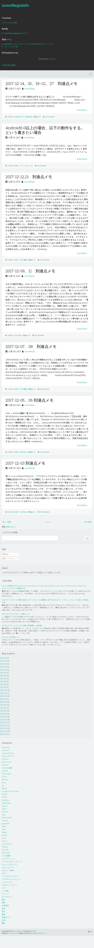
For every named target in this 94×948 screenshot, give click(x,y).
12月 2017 (3, 722)
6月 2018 (3, 708)
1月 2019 (3, 687)
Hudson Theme (13, 933)
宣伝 (3, 911)
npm (4, 815)
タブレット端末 (8, 870)
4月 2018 (3, 713)
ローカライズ (7, 897)
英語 (3, 899)
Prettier (5, 820)
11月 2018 (3, 693)
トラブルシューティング (11, 879)
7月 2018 (3, 705)
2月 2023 (3, 661)
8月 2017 (3, 734)
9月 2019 (3, 672)
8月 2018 (3, 702)
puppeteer (6, 823)
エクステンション (9, 858)
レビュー (5, 894)
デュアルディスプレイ (10, 876)
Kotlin (16, 166)
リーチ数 (5, 891)
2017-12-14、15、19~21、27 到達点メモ (42, 83)
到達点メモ (37, 117)
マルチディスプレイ (9, 885)
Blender (5, 765)
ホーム (47, 522)
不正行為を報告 (9, 65)
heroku (5, 794)
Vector (4, 841)
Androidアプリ (19, 117)
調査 (3, 914)
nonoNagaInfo (15, 5)
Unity (4, 838)
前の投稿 (88, 522)
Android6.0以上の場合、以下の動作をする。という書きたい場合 (45, 130)
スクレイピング (8, 867)
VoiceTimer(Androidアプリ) (16, 33)
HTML (4, 797)
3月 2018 (3, 716)
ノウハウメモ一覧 (11, 46)
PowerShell (7, 817)
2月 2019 (3, 684)
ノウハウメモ (23, 166)
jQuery (4, 806)
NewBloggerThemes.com (39, 933)
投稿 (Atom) (10, 527)
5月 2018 (3, 711)
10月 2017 (3, 728)
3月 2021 (3, 664)
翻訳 (3, 923)
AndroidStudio (8, 753)
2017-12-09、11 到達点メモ (30, 270)
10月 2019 (3, 670)
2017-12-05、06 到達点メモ (30, 400)
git (3, 785)
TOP (90, 932)
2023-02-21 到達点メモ (10, 637)
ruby (4, 829)
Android (10, 117)
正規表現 (5, 905)
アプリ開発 (23, 260)
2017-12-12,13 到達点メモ (29, 176)
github (4, 788)
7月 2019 (3, 678)
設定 (3, 908)
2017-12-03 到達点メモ (25, 463)
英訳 (3, 902)
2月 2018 (3, 719)
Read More (82, 110)
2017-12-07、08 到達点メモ (31, 346)
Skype (4, 832)
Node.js (5, 812)
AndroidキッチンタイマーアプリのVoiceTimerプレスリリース (29, 44)
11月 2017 (3, 725)
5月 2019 (3, 681)
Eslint (4, 776)
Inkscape (6, 800)
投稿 (7, 554)
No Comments (49, 117)
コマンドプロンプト (9, 864)
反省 (3, 920)
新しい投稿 (6, 522)
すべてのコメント (12, 558)
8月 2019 (3, 675)
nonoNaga (29, 88)
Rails (4, 826)
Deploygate (28, 117)
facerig (5, 779)
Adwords (6, 747)
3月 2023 (3, 658)
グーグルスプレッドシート (12, 861)
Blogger (52, 59)
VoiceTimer (18, 335)
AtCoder (5, 759)
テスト (4, 873)
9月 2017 (3, 731)
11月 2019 (3, 667)
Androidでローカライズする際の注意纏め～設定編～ (22, 625)
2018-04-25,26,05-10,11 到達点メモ (15, 614)
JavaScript (6, 803)
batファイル (6, 762)
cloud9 (4, 771)
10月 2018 (3, 696)
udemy (4, 835)
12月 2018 (3, 690)
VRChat (5, 847)
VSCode (5, 850)
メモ (31, 166)
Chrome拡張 (7, 768)
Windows (6, 853)
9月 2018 (3, 699)
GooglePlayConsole (10, 791)
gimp (4, 782)
